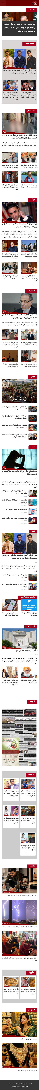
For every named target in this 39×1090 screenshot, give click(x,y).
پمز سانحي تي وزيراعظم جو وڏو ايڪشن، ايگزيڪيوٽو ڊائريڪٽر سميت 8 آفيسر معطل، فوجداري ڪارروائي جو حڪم (19, 28)
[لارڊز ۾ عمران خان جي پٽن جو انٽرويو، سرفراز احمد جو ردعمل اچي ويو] (28, 811)
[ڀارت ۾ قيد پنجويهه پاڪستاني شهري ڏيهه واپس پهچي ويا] (29, 246)
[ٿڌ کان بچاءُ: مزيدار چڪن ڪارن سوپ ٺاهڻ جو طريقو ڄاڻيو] (11, 982)
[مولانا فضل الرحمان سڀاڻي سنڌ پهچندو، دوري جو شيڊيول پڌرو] (29, 157)
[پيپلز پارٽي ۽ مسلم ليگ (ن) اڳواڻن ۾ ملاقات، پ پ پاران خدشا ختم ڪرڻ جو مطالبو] (10, 672)
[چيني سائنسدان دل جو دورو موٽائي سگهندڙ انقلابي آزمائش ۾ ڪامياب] (32, 520)
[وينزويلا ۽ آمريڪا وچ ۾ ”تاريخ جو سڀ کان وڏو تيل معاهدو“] (10, 356)
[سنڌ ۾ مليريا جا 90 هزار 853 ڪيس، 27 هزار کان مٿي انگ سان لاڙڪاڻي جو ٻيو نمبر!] (32, 502)
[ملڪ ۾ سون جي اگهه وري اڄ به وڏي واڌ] (19, 1024)
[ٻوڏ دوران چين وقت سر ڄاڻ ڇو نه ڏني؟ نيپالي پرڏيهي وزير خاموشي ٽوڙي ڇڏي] (29, 356)
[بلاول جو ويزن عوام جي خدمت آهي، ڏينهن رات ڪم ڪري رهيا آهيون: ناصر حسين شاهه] (10, 177)
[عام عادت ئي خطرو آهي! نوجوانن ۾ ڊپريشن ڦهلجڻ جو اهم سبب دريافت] (19, 459)
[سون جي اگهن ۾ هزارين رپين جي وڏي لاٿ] (19, 1055)
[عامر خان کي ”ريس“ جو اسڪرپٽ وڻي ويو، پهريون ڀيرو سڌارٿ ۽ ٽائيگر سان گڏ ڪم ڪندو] (19, 543)
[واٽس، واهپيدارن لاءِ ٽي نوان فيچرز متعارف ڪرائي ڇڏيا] (10, 605)
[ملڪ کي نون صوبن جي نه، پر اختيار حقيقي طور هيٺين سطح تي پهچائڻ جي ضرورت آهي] (19, 391)
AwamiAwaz (24, 1086)
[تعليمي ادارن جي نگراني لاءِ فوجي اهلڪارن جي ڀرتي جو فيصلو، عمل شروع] (10, 268)
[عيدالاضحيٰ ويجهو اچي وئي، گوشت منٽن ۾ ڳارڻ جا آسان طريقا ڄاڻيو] (28, 982)
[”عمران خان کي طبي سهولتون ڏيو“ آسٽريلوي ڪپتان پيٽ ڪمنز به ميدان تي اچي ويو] (28, 838)
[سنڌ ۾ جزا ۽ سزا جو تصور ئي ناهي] (19, 638)
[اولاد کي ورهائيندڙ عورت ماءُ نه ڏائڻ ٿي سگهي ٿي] (29, 672)
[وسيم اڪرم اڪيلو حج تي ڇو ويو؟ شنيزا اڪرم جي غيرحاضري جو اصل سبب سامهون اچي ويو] (11, 784)
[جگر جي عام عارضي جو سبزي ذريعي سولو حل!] (32, 511)
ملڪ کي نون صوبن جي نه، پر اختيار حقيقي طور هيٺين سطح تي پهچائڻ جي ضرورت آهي (19, 398)
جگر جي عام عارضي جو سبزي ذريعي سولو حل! (16, 509)
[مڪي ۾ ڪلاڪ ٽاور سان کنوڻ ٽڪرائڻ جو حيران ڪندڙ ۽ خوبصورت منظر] (19, 912)
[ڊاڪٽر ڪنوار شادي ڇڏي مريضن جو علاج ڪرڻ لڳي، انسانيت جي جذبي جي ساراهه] (19, 943)
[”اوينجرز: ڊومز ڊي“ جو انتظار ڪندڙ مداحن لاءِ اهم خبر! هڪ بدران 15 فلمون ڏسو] (32, 586)
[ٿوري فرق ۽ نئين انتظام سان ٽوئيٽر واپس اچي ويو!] (29, 605)
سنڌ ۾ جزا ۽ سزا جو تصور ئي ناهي (26, 651)
